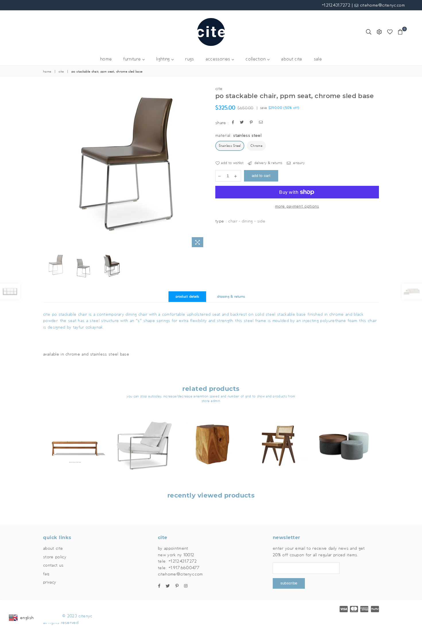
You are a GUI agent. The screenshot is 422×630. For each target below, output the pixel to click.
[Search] (368, 32)
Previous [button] (48, 168)
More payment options (297, 206)
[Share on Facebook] (233, 122)
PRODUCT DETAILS (187, 297)
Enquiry (298, 163)
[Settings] (379, 32)
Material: (238, 135)
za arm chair (143, 438)
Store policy (54, 557)
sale (318, 59)
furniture (132, 59)
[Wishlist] (389, 32)
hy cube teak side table (211, 438)
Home (47, 71)
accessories (219, 59)
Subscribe (288, 583)
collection (256, 59)
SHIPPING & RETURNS (231, 297)
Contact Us (53, 565)
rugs (189, 59)
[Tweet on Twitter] (242, 122)
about (291, 59)
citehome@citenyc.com (381, 5)
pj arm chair (278, 434)
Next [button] (202, 168)
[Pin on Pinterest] (251, 122)
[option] (125, 167)
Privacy (49, 582)
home (106, 59)
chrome (256, 146)
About (53, 548)
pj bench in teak (77, 438)
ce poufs (345, 438)
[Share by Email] (261, 122)
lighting (163, 59)
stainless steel (230, 146)
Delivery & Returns (267, 163)
